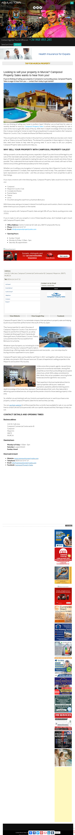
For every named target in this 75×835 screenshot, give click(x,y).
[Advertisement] (63, 794)
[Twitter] (37, 7)
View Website (15, 316)
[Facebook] (34, 7)
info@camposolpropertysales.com (24, 229)
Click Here (17, 44)
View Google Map (37, 316)
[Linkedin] (40, 7)
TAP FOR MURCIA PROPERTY (37, 63)
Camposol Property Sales (34, 126)
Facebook (60, 316)
